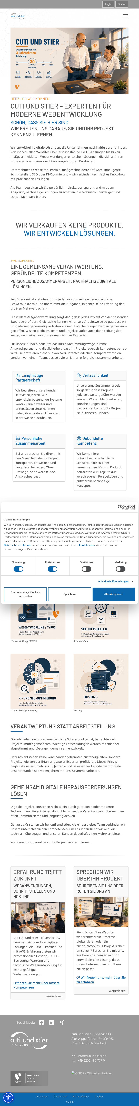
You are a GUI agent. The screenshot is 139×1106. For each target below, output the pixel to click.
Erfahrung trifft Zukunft (37, 875)
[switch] (52, 569)
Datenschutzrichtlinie (17, 545)
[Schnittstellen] (101, 612)
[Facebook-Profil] (41, 1022)
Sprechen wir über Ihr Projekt (99, 875)
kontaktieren (87, 545)
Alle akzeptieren (113, 594)
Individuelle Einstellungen (113, 581)
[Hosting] (101, 681)
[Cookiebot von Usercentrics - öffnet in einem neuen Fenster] (120, 507)
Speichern (70, 594)
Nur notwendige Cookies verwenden (25, 594)
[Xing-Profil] (61, 1022)
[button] (8, 1098)
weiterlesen (54, 996)
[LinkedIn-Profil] (51, 1022)
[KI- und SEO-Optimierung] (38, 681)
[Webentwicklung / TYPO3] (38, 612)
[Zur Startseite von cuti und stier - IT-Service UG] (17, 16)
